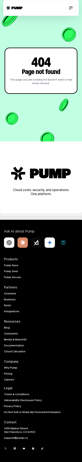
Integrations (11, 311)
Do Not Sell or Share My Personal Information (32, 412)
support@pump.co (16, 438)
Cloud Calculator (14, 351)
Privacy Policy (12, 406)
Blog (7, 327)
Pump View (11, 271)
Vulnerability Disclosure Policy (23, 400)
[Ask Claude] (23, 242)
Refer (7, 305)
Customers (11, 333)
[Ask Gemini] (50, 242)
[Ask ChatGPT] (9, 242)
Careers (9, 379)
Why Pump (10, 368)
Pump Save (11, 265)
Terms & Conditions (16, 394)
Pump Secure (12, 277)
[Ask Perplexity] (63, 242)
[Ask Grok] (36, 242)
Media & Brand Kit (15, 339)
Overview (10, 293)
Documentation (14, 345)
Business (10, 299)
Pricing (8, 374)
